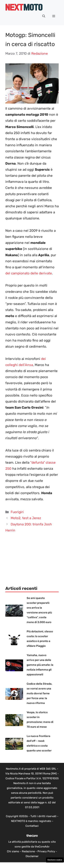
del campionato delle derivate (28, 273)
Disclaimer (32, 856)
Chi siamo (13, 851)
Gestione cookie (54, 860)
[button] (44, 16)
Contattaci (32, 825)
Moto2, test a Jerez (26, 518)
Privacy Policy (46, 851)
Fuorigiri (17, 512)
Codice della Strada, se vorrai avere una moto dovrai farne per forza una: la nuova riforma (39, 693)
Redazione (28, 851)
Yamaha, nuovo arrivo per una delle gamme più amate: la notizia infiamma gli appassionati (40, 665)
